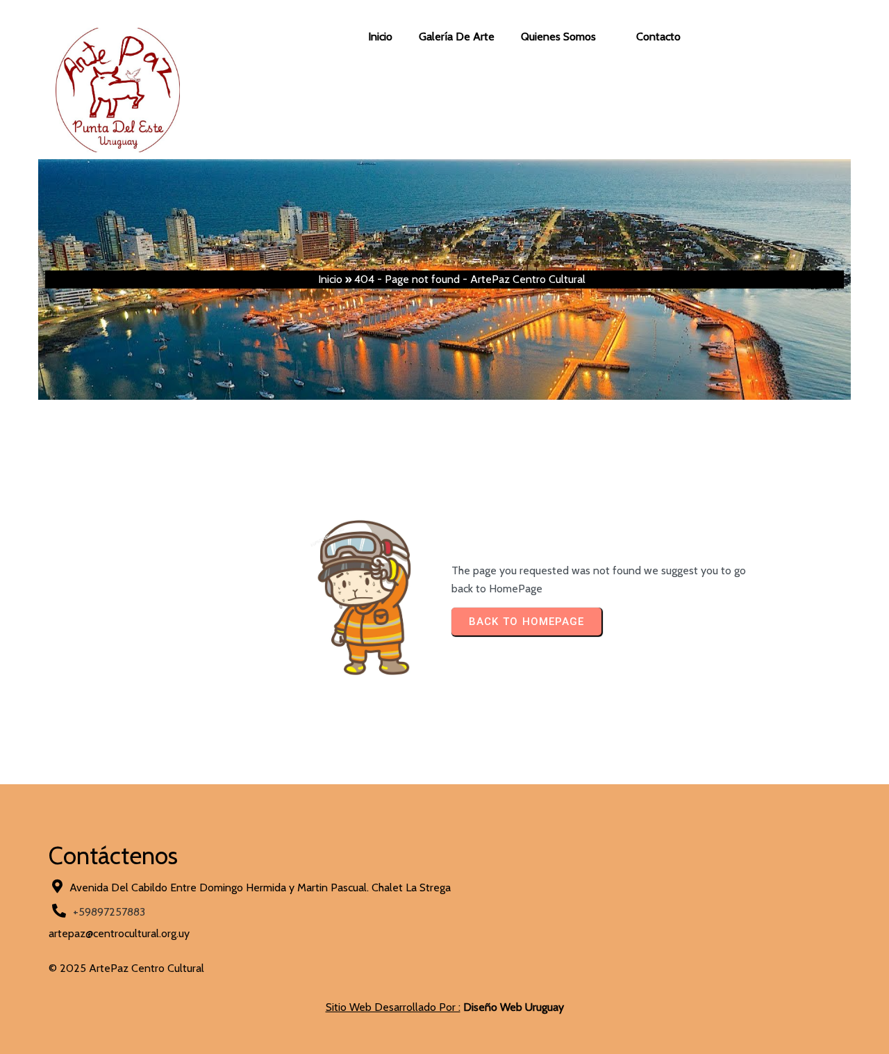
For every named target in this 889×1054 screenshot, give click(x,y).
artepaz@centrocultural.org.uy (119, 933)
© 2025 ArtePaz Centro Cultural (126, 968)
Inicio (330, 279)
